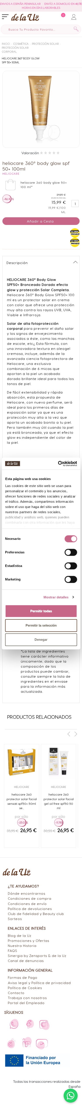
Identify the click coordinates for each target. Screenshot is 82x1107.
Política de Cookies (25, 988)
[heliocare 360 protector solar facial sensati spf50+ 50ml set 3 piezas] (21, 761)
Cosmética (21, 43)
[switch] (71, 552)
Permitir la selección (41, 625)
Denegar (41, 639)
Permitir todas (41, 611)
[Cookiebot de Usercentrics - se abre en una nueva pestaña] (58, 463)
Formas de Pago (22, 977)
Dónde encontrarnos (26, 893)
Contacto (16, 993)
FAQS (12, 950)
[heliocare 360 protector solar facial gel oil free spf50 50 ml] (58, 761)
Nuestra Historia (22, 945)
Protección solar (45, 43)
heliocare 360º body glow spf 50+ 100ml (21, 60)
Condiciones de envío (27, 903)
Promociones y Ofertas (28, 940)
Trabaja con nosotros (27, 998)
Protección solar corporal (15, 49)
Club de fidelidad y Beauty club (36, 914)
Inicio (6, 43)
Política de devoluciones (30, 909)
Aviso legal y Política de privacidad (39, 983)
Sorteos (15, 919)
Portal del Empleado (26, 1003)
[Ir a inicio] (25, 17)
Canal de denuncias (26, 960)
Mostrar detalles (56, 597)
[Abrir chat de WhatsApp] (71, 1096)
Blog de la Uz (19, 935)
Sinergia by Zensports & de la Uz (37, 955)
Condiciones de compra (29, 898)
